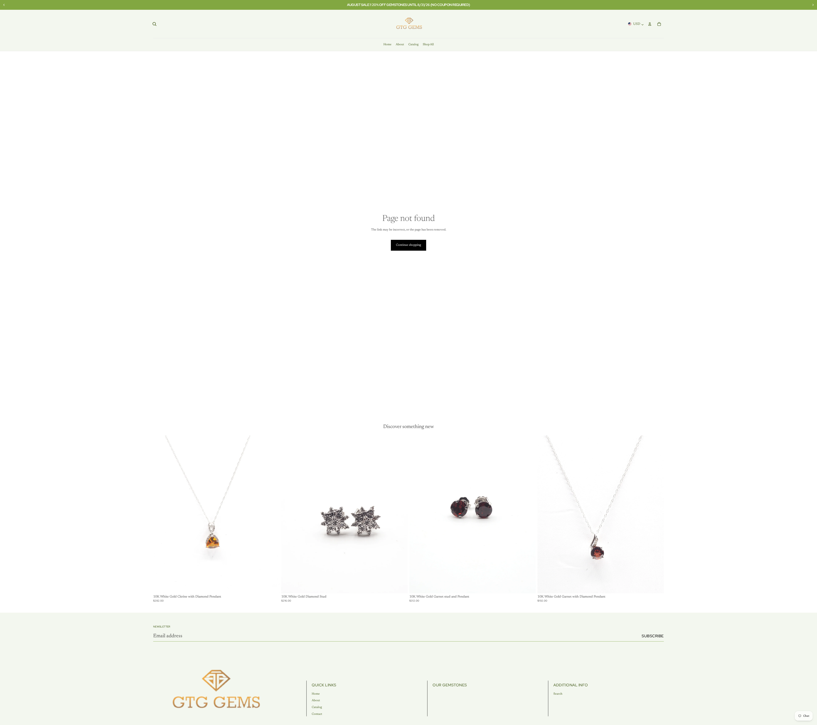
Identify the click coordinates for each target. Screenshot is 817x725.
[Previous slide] (4, 5)
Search (557, 693)
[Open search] (154, 24)
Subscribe (653, 635)
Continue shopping (408, 245)
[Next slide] (812, 5)
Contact (317, 714)
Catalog (317, 707)
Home (316, 693)
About (316, 700)
